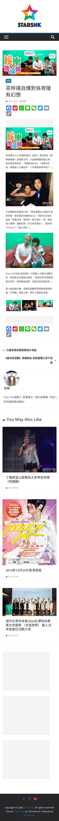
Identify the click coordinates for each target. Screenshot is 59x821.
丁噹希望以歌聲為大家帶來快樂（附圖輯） (28, 479)
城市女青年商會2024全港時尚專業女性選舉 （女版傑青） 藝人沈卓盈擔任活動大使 (28, 625)
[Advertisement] (32, 123)
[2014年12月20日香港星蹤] (29, 501)
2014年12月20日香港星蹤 (24, 570)
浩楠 (24, 101)
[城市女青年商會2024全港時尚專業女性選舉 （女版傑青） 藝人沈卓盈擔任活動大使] (29, 590)
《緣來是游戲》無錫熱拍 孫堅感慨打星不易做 (28, 360)
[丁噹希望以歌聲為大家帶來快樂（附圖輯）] (29, 429)
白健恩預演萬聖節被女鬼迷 (21, 350)
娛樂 (8, 81)
